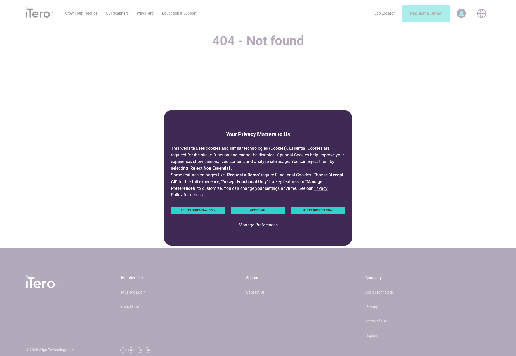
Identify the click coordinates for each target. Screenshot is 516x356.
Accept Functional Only (198, 210)
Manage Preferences (258, 224)
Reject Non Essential (318, 210)
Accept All (258, 210)
